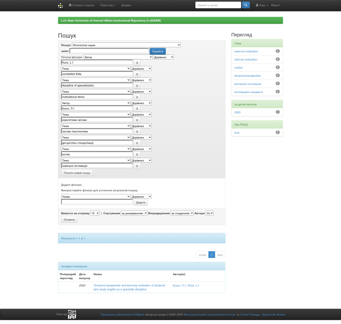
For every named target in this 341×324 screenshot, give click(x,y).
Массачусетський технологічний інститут (210, 314)
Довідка (126, 5)
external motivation (246, 51)
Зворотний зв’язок (273, 314)
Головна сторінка (82, 5)
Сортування (111, 213)
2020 (237, 112)
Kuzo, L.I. (194, 285)
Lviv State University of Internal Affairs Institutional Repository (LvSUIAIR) (111, 20)
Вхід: (262, 5)
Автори (199, 213)
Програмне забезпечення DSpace (122, 314)
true (236, 133)
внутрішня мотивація (247, 84)
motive (238, 67)
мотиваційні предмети (248, 92)
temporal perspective (247, 76)
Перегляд (106, 5)
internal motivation (245, 59)
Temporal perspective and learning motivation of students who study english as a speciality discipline (129, 287)
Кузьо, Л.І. (179, 285)
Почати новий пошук (77, 173)
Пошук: (66, 45)
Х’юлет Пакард (249, 314)
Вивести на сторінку (75, 213)
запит (65, 51)
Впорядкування (159, 213)
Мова (274, 5)
